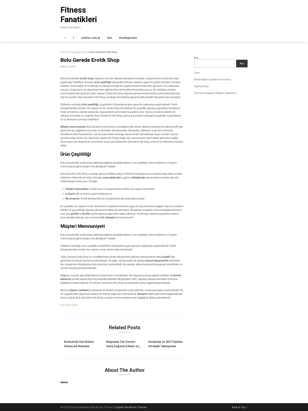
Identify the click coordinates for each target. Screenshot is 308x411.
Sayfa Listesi (201, 86)
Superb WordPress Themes (131, 407)
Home (63, 52)
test (109, 37)
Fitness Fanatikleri (78, 14)
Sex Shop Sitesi (69, 305)
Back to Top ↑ (240, 407)
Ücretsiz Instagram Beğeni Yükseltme (215, 93)
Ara (196, 57)
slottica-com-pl (90, 37)
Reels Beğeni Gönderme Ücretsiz (212, 79)
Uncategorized (128, 37)
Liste (196, 72)
